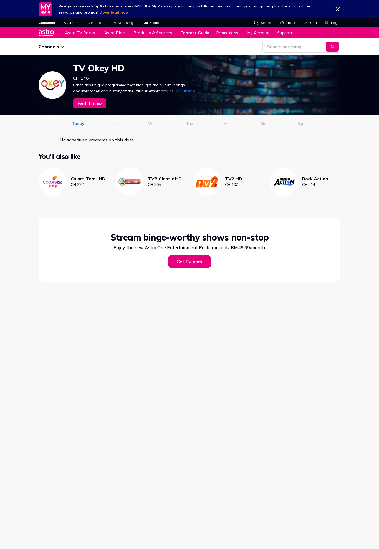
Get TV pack (190, 261)
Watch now (89, 103)
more (189, 90)
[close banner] (337, 9)
